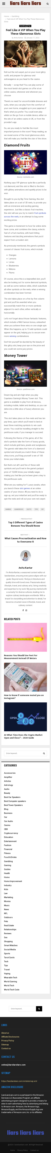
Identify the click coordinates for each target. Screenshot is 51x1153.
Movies (7, 901)
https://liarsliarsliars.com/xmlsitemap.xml (19, 1081)
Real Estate (9, 925)
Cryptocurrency (11, 833)
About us (5, 1033)
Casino (7, 825)
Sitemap (5, 1045)
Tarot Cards (9, 957)
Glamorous (18, 509)
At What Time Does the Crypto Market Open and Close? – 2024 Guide (23, 736)
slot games (25, 488)
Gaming (7, 865)
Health (7, 873)
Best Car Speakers (12, 797)
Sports (7, 953)
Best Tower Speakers (13, 805)
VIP (42, 509)
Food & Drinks (10, 857)
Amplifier (8, 777)
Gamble (8, 509)
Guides (7, 869)
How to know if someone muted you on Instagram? (24, 696)
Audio (6, 789)
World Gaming (10, 981)
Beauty (7, 793)
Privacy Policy (7, 1041)
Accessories (10, 773)
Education (8, 837)
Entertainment (10, 841)
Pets (6, 921)
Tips (29, 26)
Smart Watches (11, 945)
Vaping (7, 973)
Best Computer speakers (15, 801)
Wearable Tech (10, 977)
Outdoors (8, 917)
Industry (7, 885)
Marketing (8, 897)
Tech (6, 961)
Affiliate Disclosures (10, 1037)
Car (5, 817)
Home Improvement (13, 881)
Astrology (8, 785)
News (6, 909)
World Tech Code (11, 990)
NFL (5, 913)
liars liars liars (25, 3)
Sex (5, 937)
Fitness (7, 853)
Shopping (8, 941)
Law (5, 893)
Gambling (23, 26)
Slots (29, 509)
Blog (6, 809)
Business (8, 813)
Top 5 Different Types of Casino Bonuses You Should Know (25, 524)
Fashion (7, 845)
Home (7, 877)
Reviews (7, 933)
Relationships (10, 929)
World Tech (9, 985)
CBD (6, 829)
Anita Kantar (18, 38)
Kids (6, 889)
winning (12, 336)
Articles (7, 781)
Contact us (6, 1048)
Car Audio (8, 821)
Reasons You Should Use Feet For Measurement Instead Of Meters (20, 657)
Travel (7, 970)
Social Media (10, 949)
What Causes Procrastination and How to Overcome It (25, 540)
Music (7, 905)
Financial (8, 849)
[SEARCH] (44, 753)
